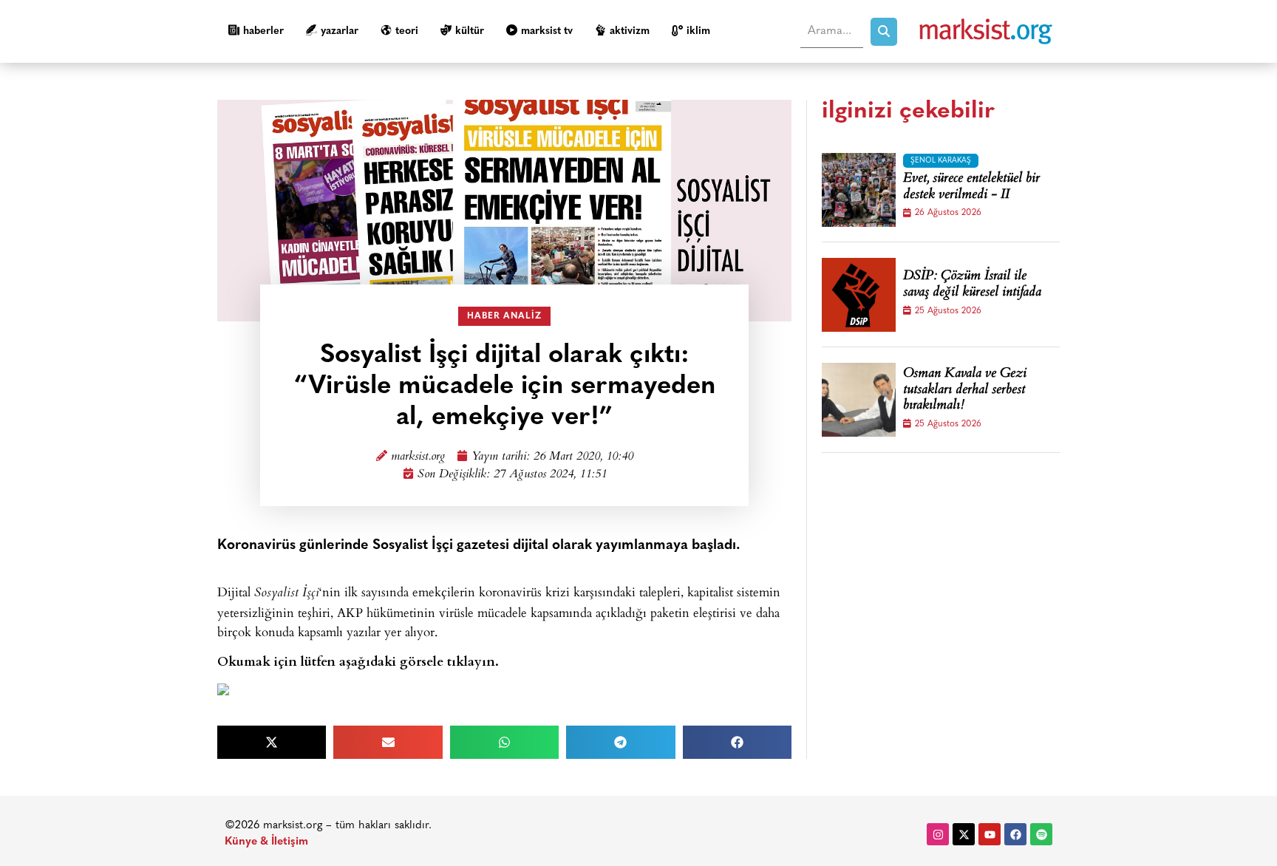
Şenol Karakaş (940, 161)
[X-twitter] (964, 834)
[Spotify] (1041, 834)
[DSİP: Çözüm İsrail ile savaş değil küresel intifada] (859, 295)
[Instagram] (938, 834)
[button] (271, 742)
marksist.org (418, 457)
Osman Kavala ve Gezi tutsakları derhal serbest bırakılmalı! (964, 390)
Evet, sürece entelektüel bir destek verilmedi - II (971, 187)
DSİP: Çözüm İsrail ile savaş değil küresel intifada (972, 285)
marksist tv (547, 31)
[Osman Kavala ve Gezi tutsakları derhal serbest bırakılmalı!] (859, 400)
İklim (698, 31)
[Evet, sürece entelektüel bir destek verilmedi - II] (859, 190)
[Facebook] (1015, 834)
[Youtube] (989, 834)
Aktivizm (630, 31)
